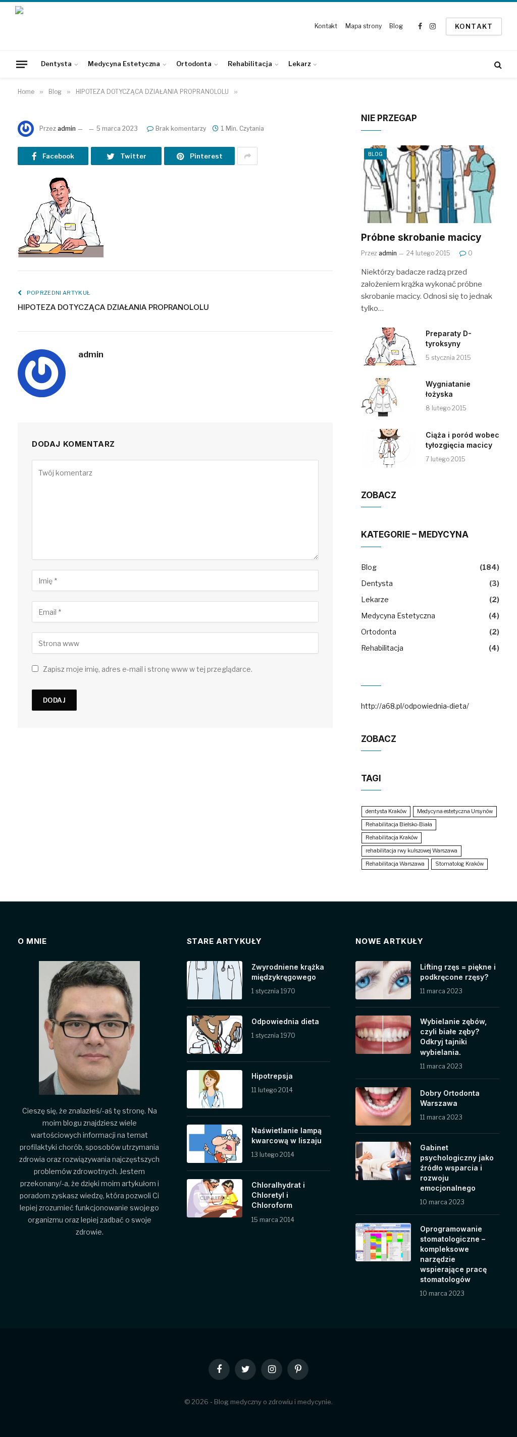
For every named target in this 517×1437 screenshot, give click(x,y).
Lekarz (299, 64)
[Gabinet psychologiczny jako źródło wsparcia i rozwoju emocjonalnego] (383, 1161)
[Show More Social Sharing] (247, 156)
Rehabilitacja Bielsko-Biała (399, 824)
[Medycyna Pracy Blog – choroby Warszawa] (58, 26)
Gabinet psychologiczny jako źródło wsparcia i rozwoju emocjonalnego (457, 1167)
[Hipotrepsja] (214, 1089)
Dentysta (56, 64)
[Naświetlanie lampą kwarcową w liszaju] (214, 1144)
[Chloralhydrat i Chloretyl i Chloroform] (214, 1198)
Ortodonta (194, 64)
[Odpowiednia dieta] (214, 1035)
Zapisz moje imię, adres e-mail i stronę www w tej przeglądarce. (147, 669)
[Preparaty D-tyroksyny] (389, 347)
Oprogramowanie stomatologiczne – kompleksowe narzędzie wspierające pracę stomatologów (453, 1254)
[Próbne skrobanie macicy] (430, 184)
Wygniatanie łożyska (448, 389)
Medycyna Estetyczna (124, 64)
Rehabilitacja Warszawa (395, 864)
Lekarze (375, 599)
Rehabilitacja (250, 64)
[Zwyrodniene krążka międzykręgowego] (214, 980)
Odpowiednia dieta (285, 1021)
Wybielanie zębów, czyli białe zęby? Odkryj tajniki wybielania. (453, 1036)
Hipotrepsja (272, 1076)
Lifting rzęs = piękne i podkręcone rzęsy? (458, 972)
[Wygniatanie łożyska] (389, 397)
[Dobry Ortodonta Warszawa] (383, 1106)
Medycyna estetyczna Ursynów (455, 811)
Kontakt (326, 26)
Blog (396, 26)
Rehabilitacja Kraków (392, 837)
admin (67, 128)
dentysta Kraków (386, 811)
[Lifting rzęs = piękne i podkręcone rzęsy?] (383, 980)
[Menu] (21, 64)
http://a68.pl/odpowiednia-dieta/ (415, 706)
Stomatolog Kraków (459, 864)
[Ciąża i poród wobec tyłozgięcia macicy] (389, 448)
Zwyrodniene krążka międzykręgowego (287, 972)
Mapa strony (363, 26)
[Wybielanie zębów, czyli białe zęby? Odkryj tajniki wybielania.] (383, 1035)
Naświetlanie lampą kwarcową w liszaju (286, 1135)
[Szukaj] (497, 64)
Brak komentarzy (181, 128)
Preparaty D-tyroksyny (449, 338)
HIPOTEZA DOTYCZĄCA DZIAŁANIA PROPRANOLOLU (113, 307)
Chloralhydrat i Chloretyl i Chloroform (278, 1195)
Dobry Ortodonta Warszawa (450, 1098)
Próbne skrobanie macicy (421, 237)
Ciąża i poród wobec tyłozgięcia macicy (462, 440)
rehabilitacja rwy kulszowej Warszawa (411, 850)
